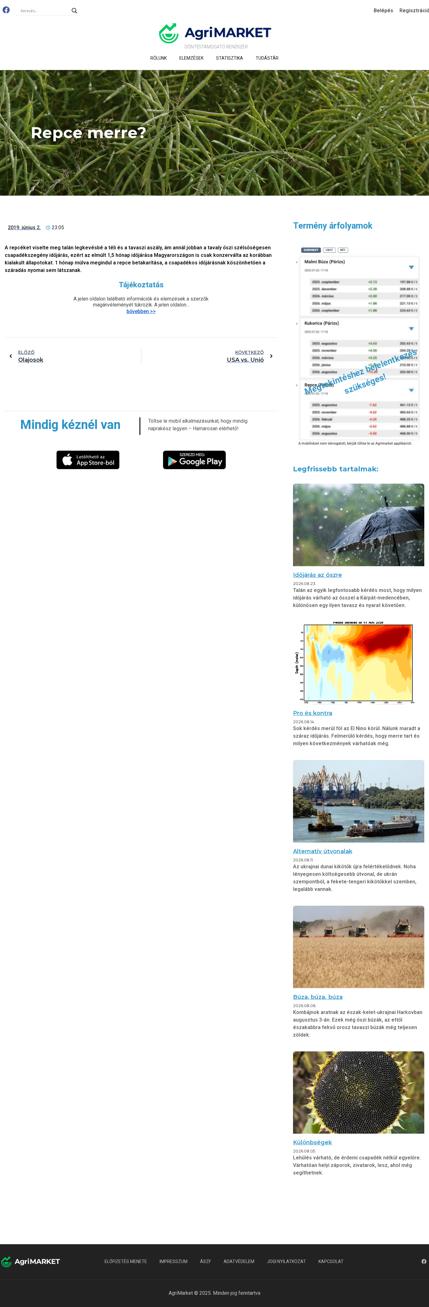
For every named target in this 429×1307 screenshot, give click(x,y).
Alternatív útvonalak (322, 851)
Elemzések (191, 58)
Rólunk (158, 58)
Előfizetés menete (126, 1261)
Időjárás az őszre (317, 575)
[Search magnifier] (74, 10)
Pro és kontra (312, 713)
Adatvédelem (239, 1261)
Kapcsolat (331, 1261)
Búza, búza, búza (317, 997)
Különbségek (312, 1142)
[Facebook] (6, 10)
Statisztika (229, 58)
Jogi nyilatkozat (286, 1261)
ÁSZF (205, 1261)
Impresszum (173, 1261)
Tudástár (267, 58)
